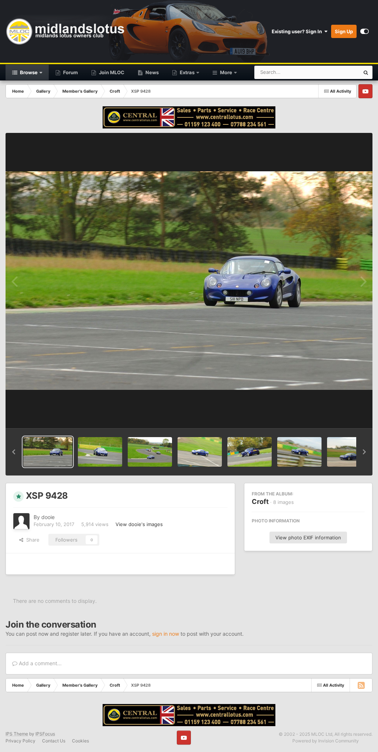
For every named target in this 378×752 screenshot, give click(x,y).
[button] (14, 452)
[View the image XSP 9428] (47, 452)
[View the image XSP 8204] (349, 452)
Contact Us (53, 741)
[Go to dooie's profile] (21, 521)
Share (31, 540)
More (226, 72)
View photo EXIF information (308, 537)
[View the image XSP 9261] (200, 452)
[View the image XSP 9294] (150, 452)
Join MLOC (111, 72)
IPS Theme (17, 733)
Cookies (80, 741)
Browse (28, 72)
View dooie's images (139, 524)
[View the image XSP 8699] (299, 452)
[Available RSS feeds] (361, 685)
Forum (70, 72)
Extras (187, 72)
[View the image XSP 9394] (100, 452)
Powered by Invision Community (325, 741)
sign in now (165, 634)
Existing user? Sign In (298, 31)
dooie (48, 517)
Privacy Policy (20, 741)
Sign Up (344, 31)
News (151, 72)
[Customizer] (364, 31)
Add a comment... (39, 663)
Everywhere (336, 72)
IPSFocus (45, 733)
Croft (260, 501)
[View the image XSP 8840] (249, 452)
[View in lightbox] (189, 280)
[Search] (365, 72)
